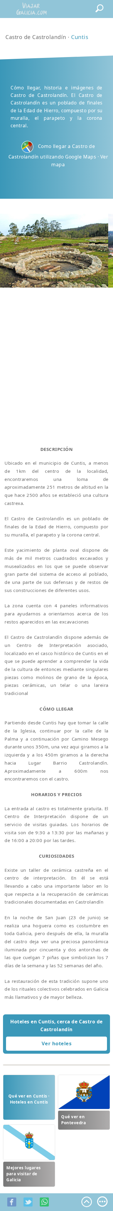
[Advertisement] (56, 359)
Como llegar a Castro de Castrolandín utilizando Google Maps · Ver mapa (58, 155)
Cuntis (79, 37)
